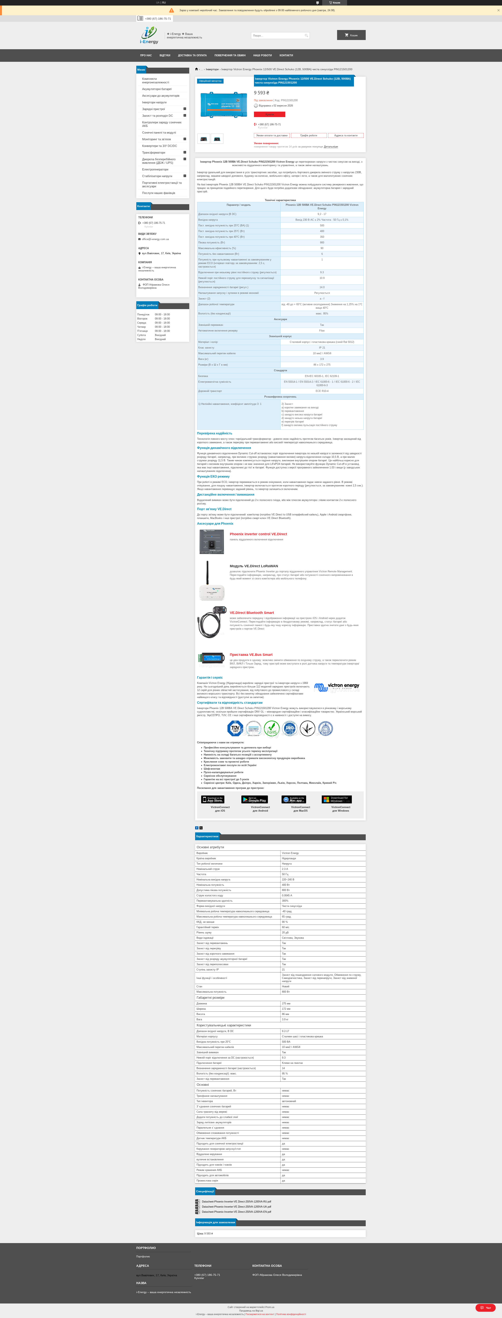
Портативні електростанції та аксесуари (162, 184)
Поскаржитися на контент (260, 1314)
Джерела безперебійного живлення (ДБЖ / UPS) (159, 160)
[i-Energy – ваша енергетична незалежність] (149, 35)
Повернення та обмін (230, 55)
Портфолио (143, 1256)
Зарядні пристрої (153, 109)
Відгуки (165, 55)
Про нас (146, 55)
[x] (201, 828)
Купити (270, 114)
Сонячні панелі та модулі (159, 132)
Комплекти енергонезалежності (155, 80)
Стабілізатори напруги (157, 176)
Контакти (286, 55)
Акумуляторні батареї (157, 89)
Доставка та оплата (192, 55)
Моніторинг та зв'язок (156, 139)
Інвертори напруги (154, 102)
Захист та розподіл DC (157, 115)
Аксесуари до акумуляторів (160, 95)
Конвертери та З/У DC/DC (159, 145)
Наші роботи (262, 55)
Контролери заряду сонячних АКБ (162, 124)
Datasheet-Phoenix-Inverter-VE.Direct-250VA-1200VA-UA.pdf (236, 1206)
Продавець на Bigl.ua (251, 1310)
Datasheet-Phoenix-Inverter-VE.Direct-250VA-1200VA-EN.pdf (236, 1211)
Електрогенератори (155, 169)
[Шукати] (306, 35)
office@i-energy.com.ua (155, 239)
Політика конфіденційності (291, 1314)
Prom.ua (269, 1307)
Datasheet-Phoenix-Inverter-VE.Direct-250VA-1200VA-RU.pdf (236, 1201)
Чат (488, 1307)
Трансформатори (153, 152)
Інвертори (212, 69)
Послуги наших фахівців (158, 193)
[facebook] (196, 828)
